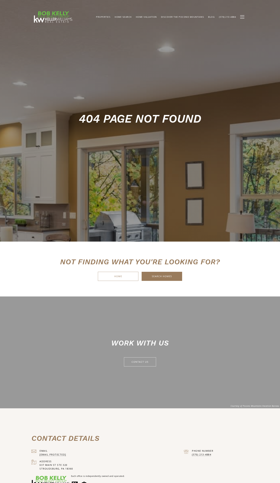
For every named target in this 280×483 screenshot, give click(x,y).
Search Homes (162, 276)
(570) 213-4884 (201, 454)
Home (118, 276)
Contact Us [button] (140, 361)
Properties (103, 16)
